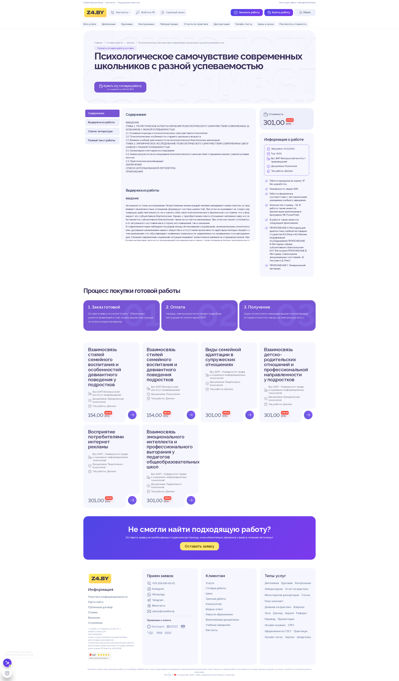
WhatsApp (158, 594)
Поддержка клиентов (129, 2)
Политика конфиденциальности (107, 596)
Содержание (96, 113)
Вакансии (94, 617)
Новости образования (219, 614)
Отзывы (92, 612)
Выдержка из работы (101, 122)
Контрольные (146, 24)
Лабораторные (169, 24)
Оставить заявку (199, 546)
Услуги (210, 583)
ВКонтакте (158, 605)
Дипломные (108, 24)
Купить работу (281, 12)
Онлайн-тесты (243, 24)
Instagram (158, 588)
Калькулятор (213, 604)
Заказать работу (249, 12)
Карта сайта (95, 601)
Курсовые (127, 24)
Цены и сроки (266, 24)
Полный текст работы (101, 140)
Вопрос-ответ (214, 609)
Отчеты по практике (196, 24)
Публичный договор (93, 2)
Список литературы (100, 131)
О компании (95, 622)
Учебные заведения (218, 625)
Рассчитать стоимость (292, 24)
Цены (209, 593)
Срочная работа (216, 598)
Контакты (110, 2)
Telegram (157, 600)
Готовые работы (216, 588)
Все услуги (90, 24)
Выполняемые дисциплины (222, 619)
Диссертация (221, 24)
